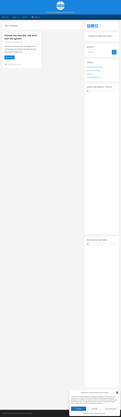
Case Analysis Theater (95, 67)
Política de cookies (88, 413)
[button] (117, 393)
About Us (5, 17)
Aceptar (78, 409)
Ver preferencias (110, 409)
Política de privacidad (99, 413)
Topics (14, 17)
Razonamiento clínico (14, 64)
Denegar (94, 409)
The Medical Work (93, 77)
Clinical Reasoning (93, 70)
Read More (9, 57)
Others (89, 74)
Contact (24, 17)
